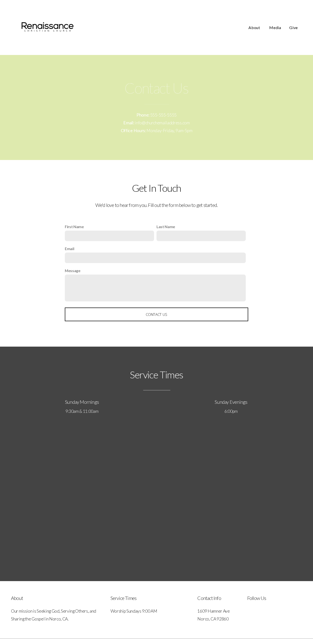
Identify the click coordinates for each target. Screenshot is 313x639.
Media (275, 27)
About (254, 27)
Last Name (165, 226)
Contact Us (157, 314)
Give (293, 27)
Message (72, 270)
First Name (74, 226)
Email (69, 248)
